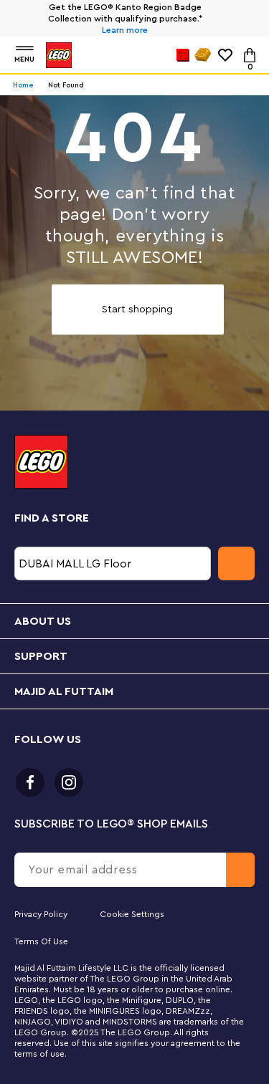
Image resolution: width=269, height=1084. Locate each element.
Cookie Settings (132, 914)
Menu (24, 59)
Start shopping (137, 309)
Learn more (125, 30)
